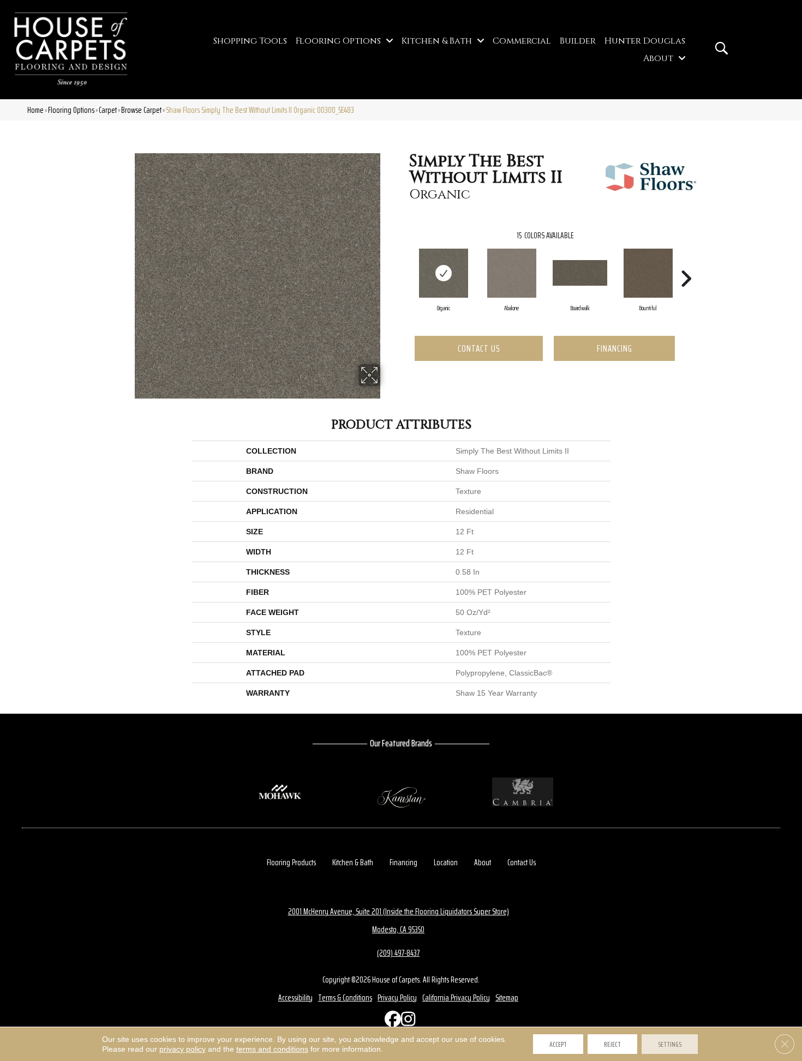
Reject (612, 1044)
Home (35, 110)
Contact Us (479, 348)
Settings (669, 1044)
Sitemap (506, 997)
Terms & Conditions (345, 997)
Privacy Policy (397, 997)
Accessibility (295, 997)
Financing (614, 348)
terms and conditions (272, 1049)
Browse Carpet (141, 110)
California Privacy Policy (456, 997)
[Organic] (443, 273)
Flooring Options (71, 110)
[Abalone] (511, 273)
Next (686, 262)
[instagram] (406, 1021)
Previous (404, 262)
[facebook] (390, 1021)
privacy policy (182, 1049)
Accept (558, 1044)
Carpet (108, 110)
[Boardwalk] (580, 272)
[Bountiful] (648, 273)
